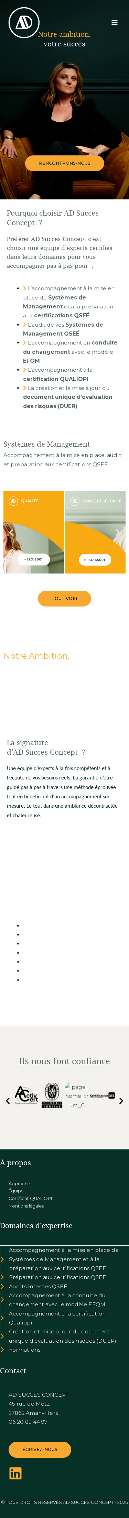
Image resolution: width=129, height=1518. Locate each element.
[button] (64, 163)
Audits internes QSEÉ (38, 1286)
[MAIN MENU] (114, 22)
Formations (24, 1349)
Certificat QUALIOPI (30, 1198)
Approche (19, 1183)
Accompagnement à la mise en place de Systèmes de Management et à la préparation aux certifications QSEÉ (64, 1259)
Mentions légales (26, 1206)
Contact (13, 1371)
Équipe (16, 1190)
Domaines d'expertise (36, 1226)
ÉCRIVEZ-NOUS (39, 1449)
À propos (15, 1163)
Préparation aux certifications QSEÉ (57, 1277)
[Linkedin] (15, 1473)
